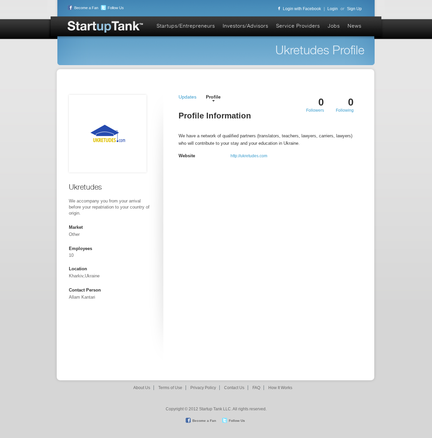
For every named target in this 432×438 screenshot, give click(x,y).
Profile (213, 97)
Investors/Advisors (245, 26)
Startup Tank (106, 27)
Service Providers (298, 26)
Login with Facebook (302, 8)
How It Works (280, 387)
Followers (315, 110)
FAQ (256, 387)
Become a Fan (86, 8)
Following (345, 110)
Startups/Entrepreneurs (186, 26)
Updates (187, 97)
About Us (141, 387)
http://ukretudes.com (249, 156)
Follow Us (116, 8)
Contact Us (234, 387)
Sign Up (354, 8)
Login (332, 8)
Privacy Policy (203, 387)
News (354, 26)
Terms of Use (170, 387)
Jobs (334, 26)
